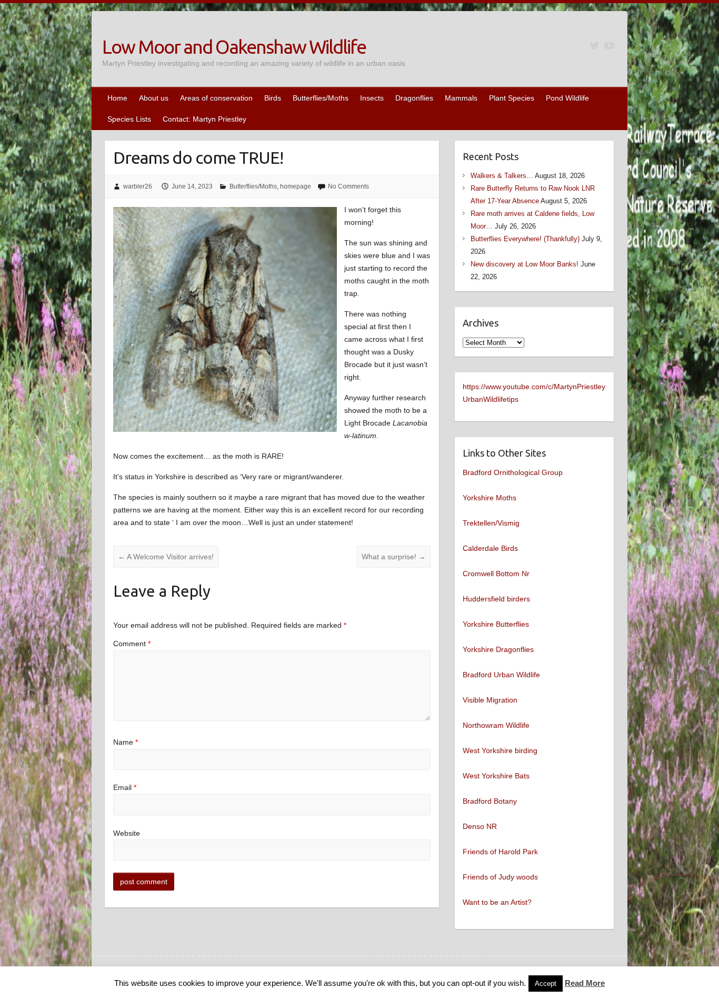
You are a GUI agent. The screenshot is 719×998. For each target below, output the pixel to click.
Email (124, 787)
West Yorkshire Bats (496, 776)
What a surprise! (394, 556)
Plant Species (511, 98)
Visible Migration (490, 700)
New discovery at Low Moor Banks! (524, 264)
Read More (585, 983)
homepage (295, 186)
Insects (372, 98)
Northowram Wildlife (496, 725)
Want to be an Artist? (497, 902)
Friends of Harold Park (500, 851)
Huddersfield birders (496, 599)
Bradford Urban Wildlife (501, 674)
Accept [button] (545, 983)
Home (117, 98)
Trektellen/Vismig (491, 523)
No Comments (348, 186)
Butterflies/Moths (320, 98)
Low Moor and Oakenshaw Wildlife (234, 46)
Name (125, 742)
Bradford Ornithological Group (513, 472)
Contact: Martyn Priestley (204, 119)
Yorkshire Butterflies (496, 624)
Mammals (461, 98)
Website (126, 833)
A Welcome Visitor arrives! (166, 556)
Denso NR (480, 826)
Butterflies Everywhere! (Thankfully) (525, 239)
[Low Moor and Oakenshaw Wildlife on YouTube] (609, 45)
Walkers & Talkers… (502, 176)
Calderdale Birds (490, 548)
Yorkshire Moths (489, 497)
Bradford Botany (490, 801)
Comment (132, 643)
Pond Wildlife (567, 98)
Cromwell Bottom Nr (496, 573)
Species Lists (129, 119)
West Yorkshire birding (500, 750)
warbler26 (137, 186)
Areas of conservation (216, 98)
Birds (272, 98)
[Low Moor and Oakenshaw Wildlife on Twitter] (594, 45)
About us (153, 98)
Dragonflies (414, 98)
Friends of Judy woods (500, 877)
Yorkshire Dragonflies (498, 649)
